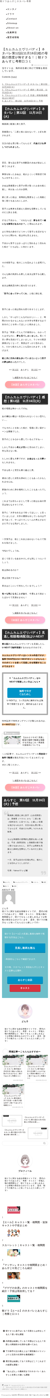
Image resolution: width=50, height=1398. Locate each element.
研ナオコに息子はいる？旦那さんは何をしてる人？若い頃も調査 (26, 1332)
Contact (12, 19)
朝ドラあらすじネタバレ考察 (15, 1)
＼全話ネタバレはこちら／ (25, 377)
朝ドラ (7, 886)
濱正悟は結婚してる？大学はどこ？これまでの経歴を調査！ (26, 1363)
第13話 (34, 370)
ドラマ (10, 14)
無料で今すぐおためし (25, 693)
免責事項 (12, 32)
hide (14, 77)
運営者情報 (13, 37)
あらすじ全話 (25, 980)
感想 (44, 882)
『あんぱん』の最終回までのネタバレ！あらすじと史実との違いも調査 (26, 1373)
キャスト (25, 988)
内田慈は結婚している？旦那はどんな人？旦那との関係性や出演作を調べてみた (26, 1343)
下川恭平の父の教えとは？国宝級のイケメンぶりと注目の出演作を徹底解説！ (26, 1353)
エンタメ (12, 9)
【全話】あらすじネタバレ (25, 384)
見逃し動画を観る (25, 948)
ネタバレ (36, 882)
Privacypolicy (6, 1395)
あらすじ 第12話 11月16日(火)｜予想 (22, 101)
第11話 (15, 370)
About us (13, 28)
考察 (14, 886)
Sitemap (12, 23)
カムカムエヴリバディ (10, 44)
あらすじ (7, 882)
